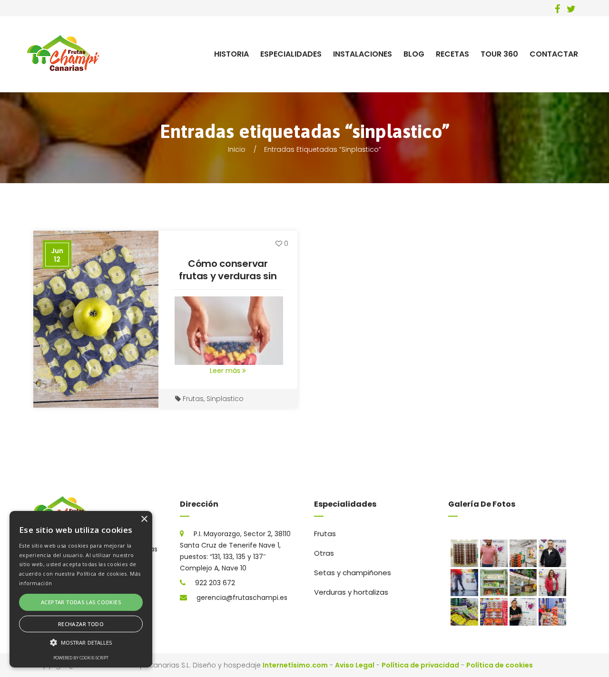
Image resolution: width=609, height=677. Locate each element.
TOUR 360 (499, 54)
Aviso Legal (354, 665)
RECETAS (452, 54)
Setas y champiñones (352, 573)
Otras (324, 553)
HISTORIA (231, 54)
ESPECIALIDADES (291, 54)
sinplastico (225, 398)
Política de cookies (499, 665)
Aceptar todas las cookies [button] (81, 602)
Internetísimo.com (295, 665)
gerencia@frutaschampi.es (241, 597)
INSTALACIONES (362, 54)
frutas (193, 398)
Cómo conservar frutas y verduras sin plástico (228, 276)
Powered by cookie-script (80, 658)
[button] (81, 642)
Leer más (226, 370)
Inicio (237, 149)
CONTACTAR (554, 54)
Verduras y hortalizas (351, 592)
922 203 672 (215, 583)
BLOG (413, 54)
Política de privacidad (420, 665)
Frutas (325, 534)
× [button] (143, 519)
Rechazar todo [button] (81, 624)
